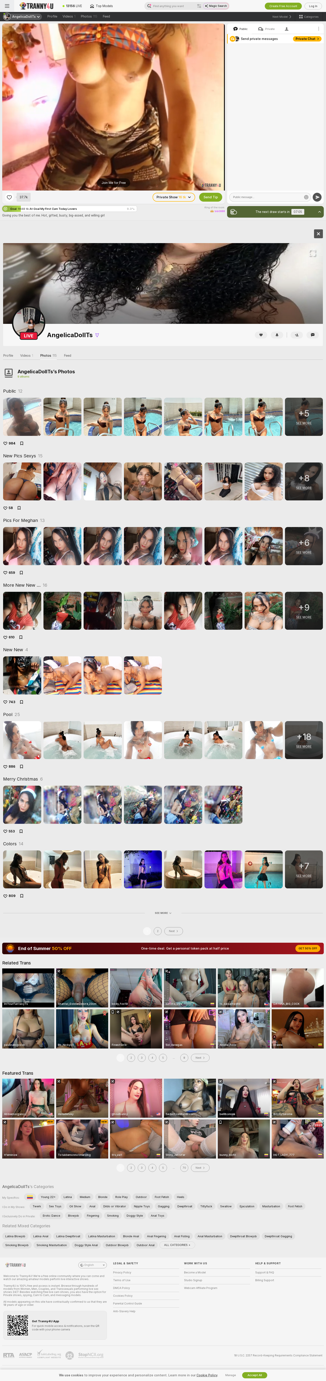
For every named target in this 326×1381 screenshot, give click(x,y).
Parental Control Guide (127, 1303)
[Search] (199, 6)
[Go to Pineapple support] (70, 1355)
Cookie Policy (206, 1375)
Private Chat (305, 39)
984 (12, 443)
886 (12, 767)
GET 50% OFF (308, 948)
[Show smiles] (306, 197)
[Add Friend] (297, 335)
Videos (69, 16)
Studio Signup (193, 1280)
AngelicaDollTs (15, 1186)
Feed (106, 16)
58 (11, 508)
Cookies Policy (123, 1295)
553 (12, 831)
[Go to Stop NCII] (91, 1355)
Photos (89, 16)
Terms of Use (121, 1280)
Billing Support (264, 1280)
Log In (313, 6)
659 (12, 573)
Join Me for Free (114, 183)
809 (12, 896)
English (89, 1265)
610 (12, 637)
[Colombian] (30, 1196)
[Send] (317, 197)
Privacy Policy (122, 1272)
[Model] (318, 233)
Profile (52, 16)
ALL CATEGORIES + (177, 1245)
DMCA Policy (121, 1288)
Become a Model (195, 1272)
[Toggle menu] (7, 6)
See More (161, 913)
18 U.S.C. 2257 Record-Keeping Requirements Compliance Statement (278, 1355)
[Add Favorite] (9, 197)
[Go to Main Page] (36, 6)
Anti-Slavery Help (124, 1311)
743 (12, 702)
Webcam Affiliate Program (200, 1288)
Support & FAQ (264, 1272)
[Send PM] (312, 335)
